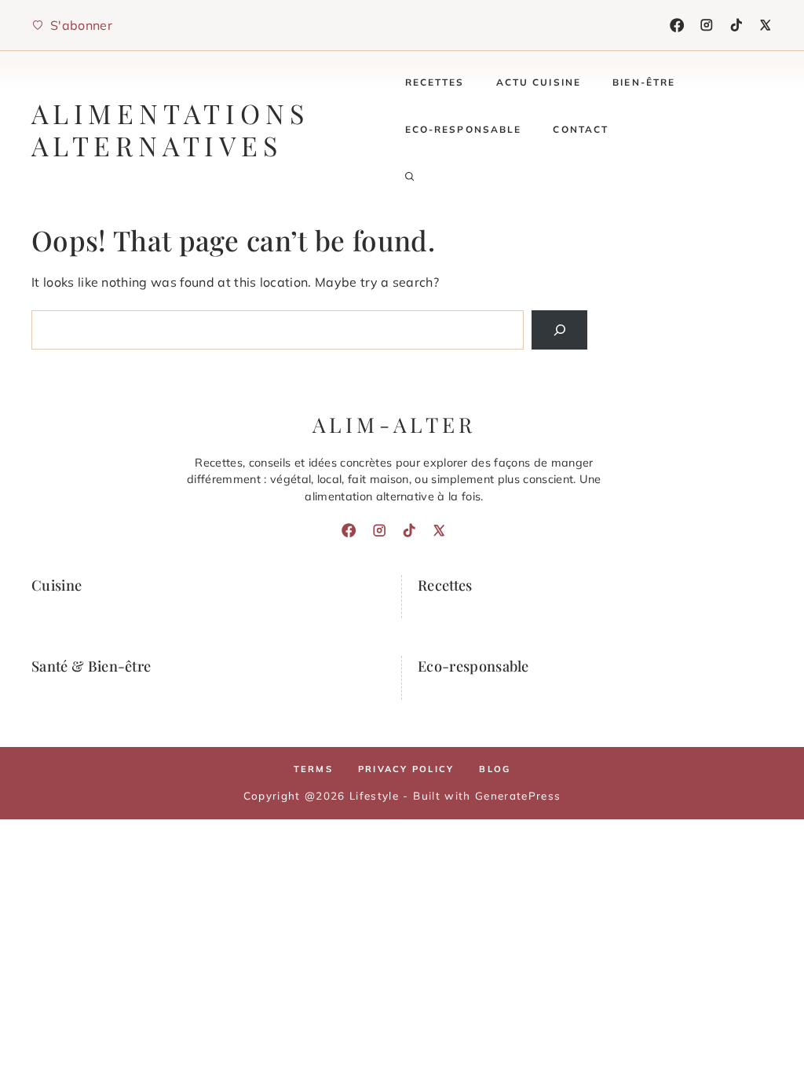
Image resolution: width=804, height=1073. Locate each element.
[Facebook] (677, 25)
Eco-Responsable (463, 129)
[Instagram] (707, 25)
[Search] (559, 329)
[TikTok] (736, 25)
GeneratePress (518, 795)
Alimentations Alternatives (170, 129)
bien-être (643, 82)
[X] (765, 25)
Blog (494, 769)
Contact (580, 129)
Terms (313, 769)
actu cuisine (539, 82)
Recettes (435, 82)
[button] (409, 176)
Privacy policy (406, 769)
